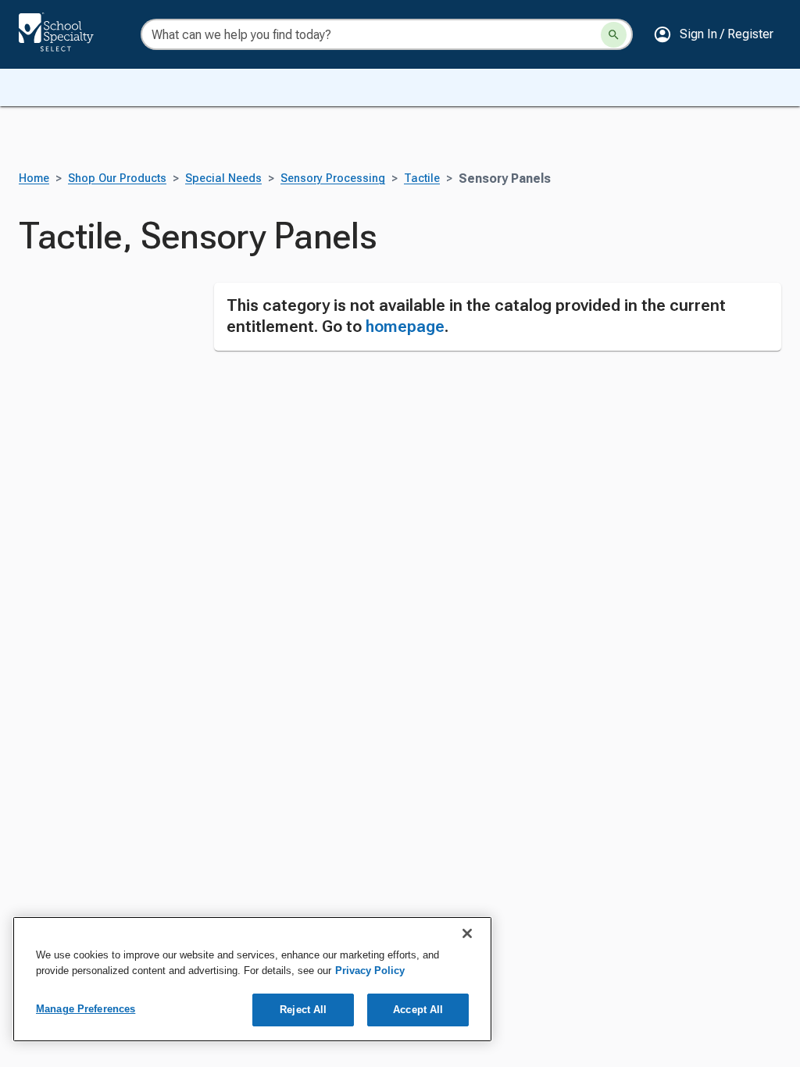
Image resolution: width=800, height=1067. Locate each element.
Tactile (422, 178)
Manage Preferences (85, 1009)
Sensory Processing (332, 178)
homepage (405, 326)
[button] (713, 34)
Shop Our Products (117, 178)
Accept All (418, 1009)
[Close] (467, 933)
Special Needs (223, 178)
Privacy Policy (370, 970)
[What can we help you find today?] (614, 35)
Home (34, 178)
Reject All (303, 1009)
